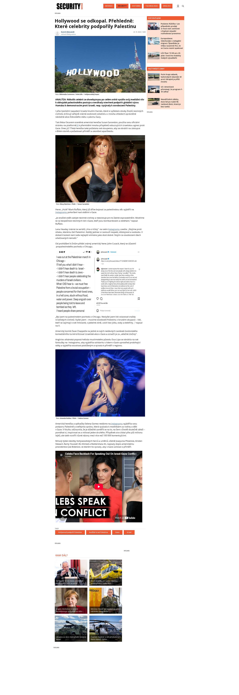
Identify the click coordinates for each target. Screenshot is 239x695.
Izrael (129, 532)
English (167, 6)
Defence (109, 6)
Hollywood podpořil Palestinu (70, 532)
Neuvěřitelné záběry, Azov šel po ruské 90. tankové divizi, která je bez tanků (171, 103)
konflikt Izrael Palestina (98, 532)
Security (122, 6)
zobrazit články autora (68, 34)
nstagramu (114, 229)
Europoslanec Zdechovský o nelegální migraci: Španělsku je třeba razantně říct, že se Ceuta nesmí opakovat (172, 43)
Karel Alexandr (68, 32)
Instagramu (61, 212)
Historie (136, 6)
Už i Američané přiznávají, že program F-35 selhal (172, 89)
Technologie (152, 6)
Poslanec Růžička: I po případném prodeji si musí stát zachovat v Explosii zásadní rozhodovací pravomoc (171, 29)
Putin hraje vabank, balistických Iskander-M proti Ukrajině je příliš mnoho (171, 78)
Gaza (117, 532)
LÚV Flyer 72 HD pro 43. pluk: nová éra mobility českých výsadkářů (171, 55)
